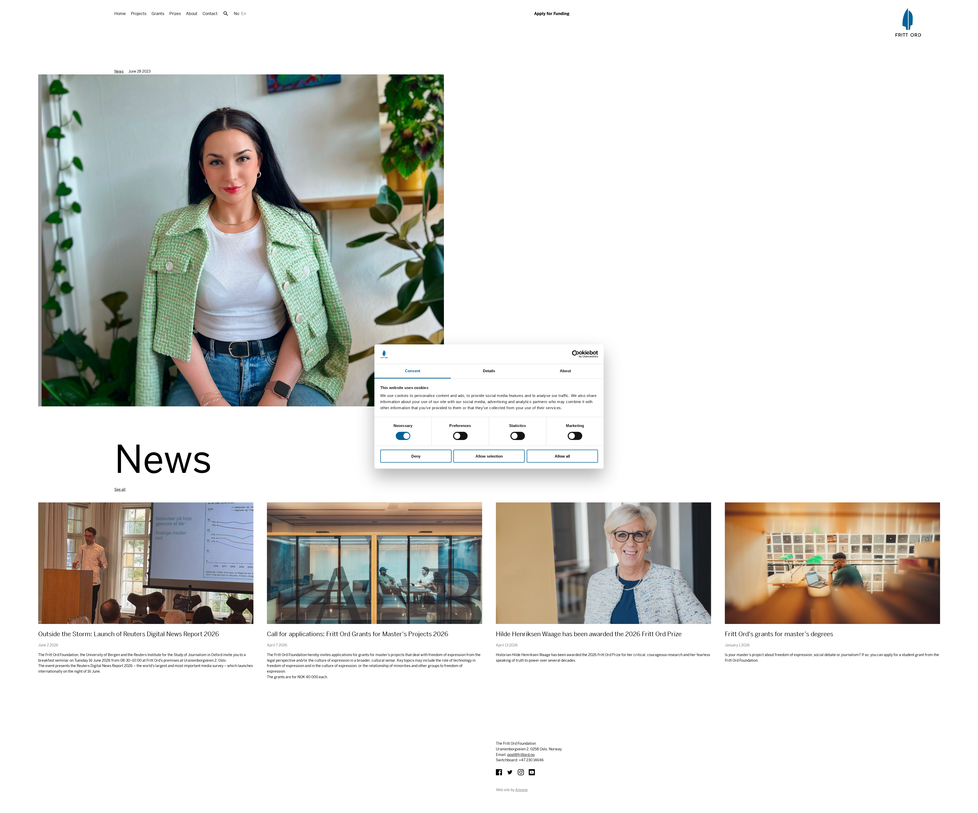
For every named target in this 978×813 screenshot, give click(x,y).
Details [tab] (489, 371)
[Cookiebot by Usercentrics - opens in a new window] (575, 354)
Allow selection (489, 456)
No (236, 13)
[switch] (460, 436)
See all (120, 489)
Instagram (521, 772)
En (243, 13)
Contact (210, 13)
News (119, 71)
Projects (138, 13)
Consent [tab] (412, 371)
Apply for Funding (551, 13)
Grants (158, 13)
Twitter (510, 772)
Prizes (175, 13)
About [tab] (565, 371)
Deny (415, 456)
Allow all (562, 456)
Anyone (521, 790)
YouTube (532, 772)
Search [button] (226, 13)
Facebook (499, 772)
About (191, 13)
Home (120, 13)
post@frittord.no (521, 754)
